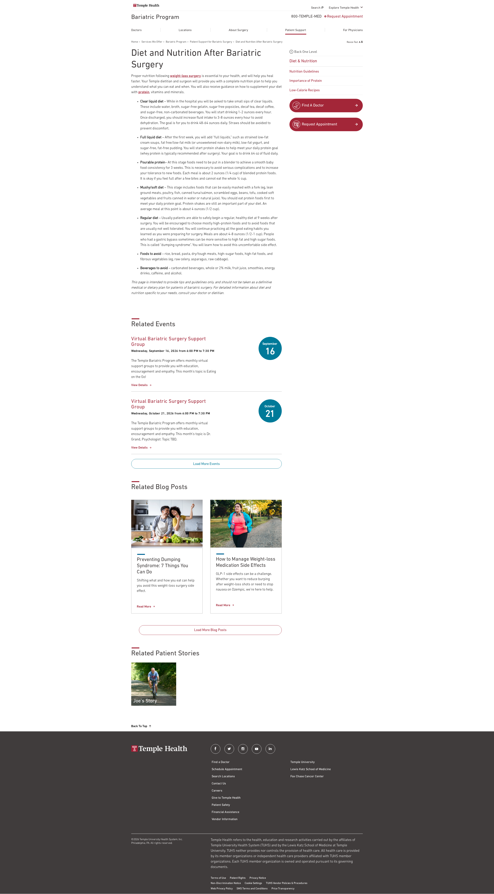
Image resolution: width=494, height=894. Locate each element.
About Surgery (238, 30)
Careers (217, 790)
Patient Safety (221, 805)
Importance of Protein (305, 81)
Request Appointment (345, 17)
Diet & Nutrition (303, 61)
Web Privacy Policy (222, 888)
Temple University (302, 762)
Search (316, 7)
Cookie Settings (253, 883)
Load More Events (206, 464)
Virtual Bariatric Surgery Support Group (168, 341)
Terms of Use (218, 878)
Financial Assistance (225, 812)
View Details (139, 385)
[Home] (167, 749)
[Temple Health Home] (146, 5)
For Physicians (353, 30)
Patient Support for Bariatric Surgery (211, 42)
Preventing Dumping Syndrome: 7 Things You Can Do (162, 566)
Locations (185, 30)
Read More (144, 606)
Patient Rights (238, 878)
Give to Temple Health (226, 797)
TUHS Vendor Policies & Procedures (286, 883)
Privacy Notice (258, 878)
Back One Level (305, 52)
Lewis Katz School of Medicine (310, 769)
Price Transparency (283, 888)
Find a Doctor (221, 762)
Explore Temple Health (344, 7)
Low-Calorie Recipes (304, 90)
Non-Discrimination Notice (226, 883)
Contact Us (219, 783)
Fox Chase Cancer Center (307, 776)
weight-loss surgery (185, 76)
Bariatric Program (155, 17)
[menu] (326, 71)
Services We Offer (151, 42)
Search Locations (223, 776)
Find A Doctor (313, 105)
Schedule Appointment (227, 769)
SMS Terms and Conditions (252, 888)
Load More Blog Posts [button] (210, 630)
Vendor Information (225, 819)
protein (143, 92)
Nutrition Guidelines (304, 72)
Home (134, 42)
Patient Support (295, 30)
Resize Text (352, 42)
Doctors (136, 30)
